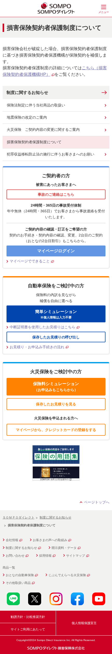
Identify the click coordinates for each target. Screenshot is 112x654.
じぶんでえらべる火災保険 (67, 575)
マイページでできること (30, 261)
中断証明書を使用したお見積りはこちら (42, 327)
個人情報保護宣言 (84, 623)
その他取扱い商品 (18, 583)
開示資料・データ (64, 548)
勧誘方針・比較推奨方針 (28, 617)
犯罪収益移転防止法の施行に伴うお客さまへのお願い (50, 154)
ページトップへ (96, 502)
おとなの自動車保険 (20, 575)
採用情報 (45, 555)
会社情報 (12, 540)
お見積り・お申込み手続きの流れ (37, 347)
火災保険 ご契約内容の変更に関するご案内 (43, 129)
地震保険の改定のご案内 (27, 117)
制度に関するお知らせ (27, 92)
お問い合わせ (15, 555)
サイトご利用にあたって (28, 629)
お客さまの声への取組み (50, 540)
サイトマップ (75, 555)
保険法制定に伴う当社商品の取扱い (36, 105)
